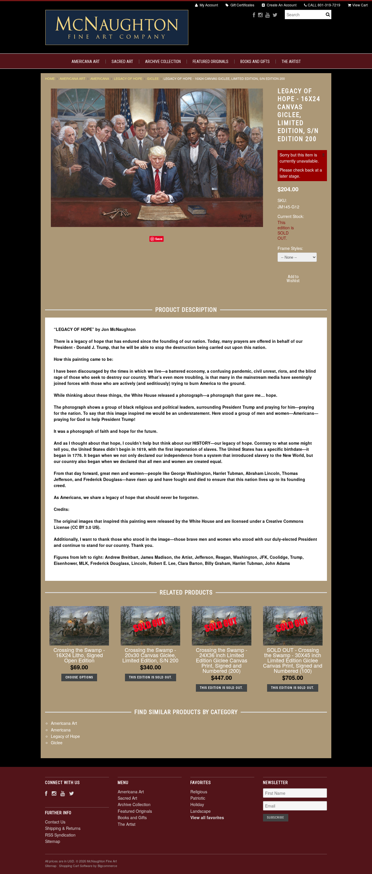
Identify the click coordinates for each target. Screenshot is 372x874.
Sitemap (52, 841)
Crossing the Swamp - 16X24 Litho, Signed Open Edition (79, 655)
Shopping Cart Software (75, 865)
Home (50, 78)
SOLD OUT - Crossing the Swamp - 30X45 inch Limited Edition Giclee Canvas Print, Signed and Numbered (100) (292, 660)
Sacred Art (122, 62)
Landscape (200, 811)
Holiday (197, 804)
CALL (324, 4)
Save (158, 239)
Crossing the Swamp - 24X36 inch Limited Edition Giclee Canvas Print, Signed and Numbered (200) (221, 660)
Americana (99, 78)
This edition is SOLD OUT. (150, 677)
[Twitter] (275, 14)
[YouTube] (267, 14)
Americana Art (85, 62)
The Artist (291, 62)
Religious (198, 791)
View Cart (360, 4)
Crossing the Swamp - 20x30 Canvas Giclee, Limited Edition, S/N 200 (150, 655)
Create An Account (281, 4)
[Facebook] (254, 14)
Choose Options (79, 677)
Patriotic (197, 798)
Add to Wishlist (293, 278)
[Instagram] (260, 14)
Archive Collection (163, 62)
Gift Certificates (242, 4)
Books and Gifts (255, 62)
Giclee (153, 78)
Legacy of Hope (128, 78)
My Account (208, 4)
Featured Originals (210, 62)
